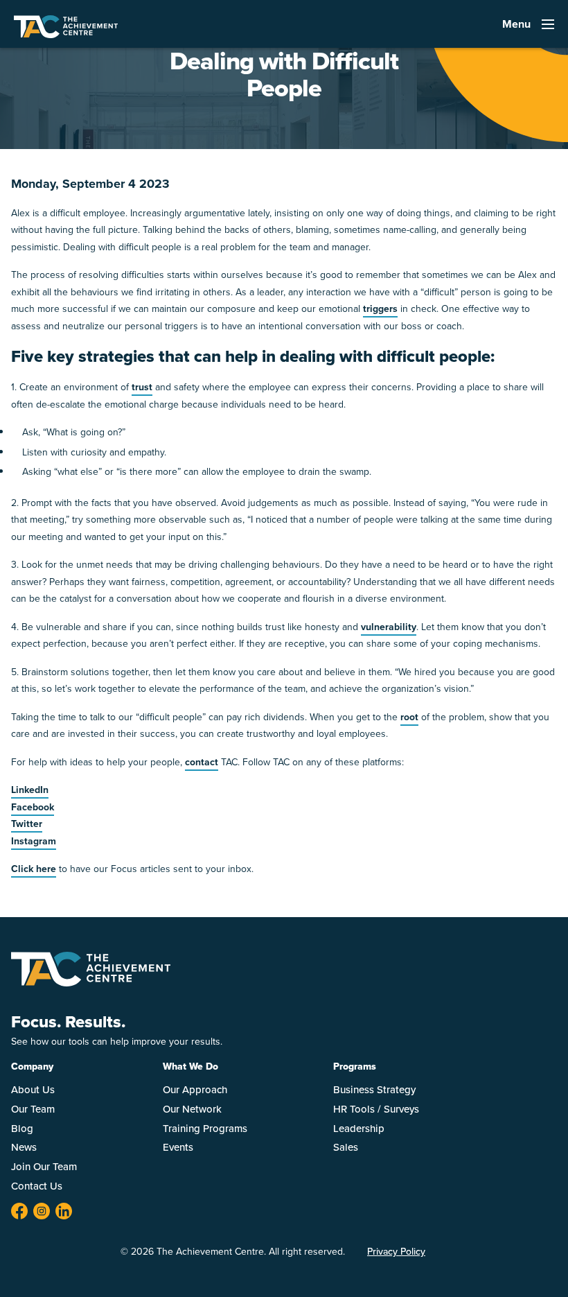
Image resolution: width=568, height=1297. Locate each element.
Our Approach (195, 1089)
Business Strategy (374, 1089)
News (24, 1147)
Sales (345, 1147)
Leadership (358, 1128)
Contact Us (36, 1186)
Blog (22, 1128)
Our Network (192, 1109)
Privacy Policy (396, 1251)
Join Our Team (44, 1166)
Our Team (33, 1109)
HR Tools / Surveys (376, 1109)
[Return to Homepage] (90, 983)
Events (178, 1147)
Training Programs (205, 1128)
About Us (33, 1089)
